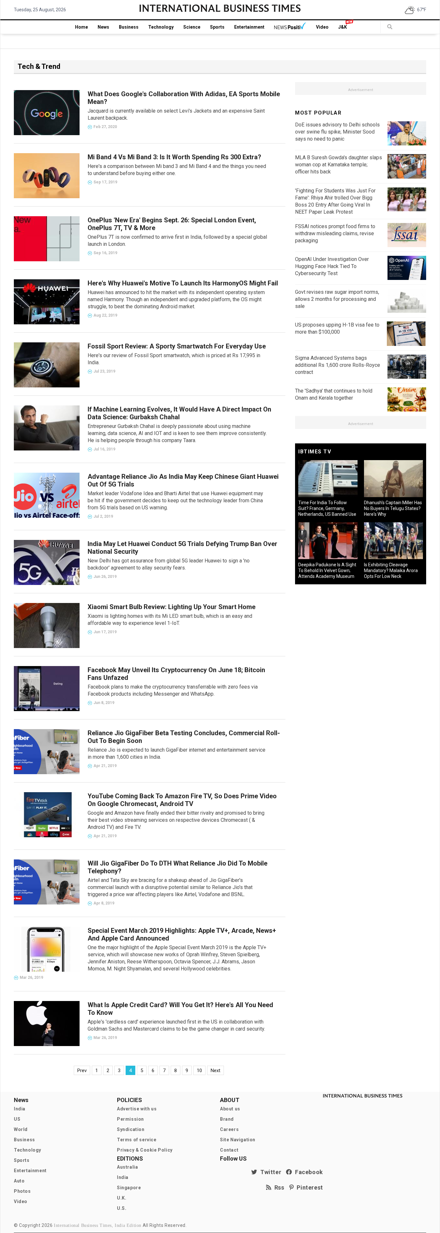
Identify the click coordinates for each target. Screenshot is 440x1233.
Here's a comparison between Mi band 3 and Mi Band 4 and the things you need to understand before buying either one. (177, 169)
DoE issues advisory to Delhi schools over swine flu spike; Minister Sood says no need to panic (337, 132)
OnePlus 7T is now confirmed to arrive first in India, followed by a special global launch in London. (177, 240)
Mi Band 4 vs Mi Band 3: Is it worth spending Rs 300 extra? (174, 157)
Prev (82, 1070)
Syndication (131, 1129)
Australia (127, 1167)
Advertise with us (137, 1108)
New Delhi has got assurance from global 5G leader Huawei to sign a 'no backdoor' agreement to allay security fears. (169, 564)
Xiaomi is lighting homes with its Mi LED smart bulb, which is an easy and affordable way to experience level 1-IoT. (170, 619)
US (17, 1119)
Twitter (269, 1172)
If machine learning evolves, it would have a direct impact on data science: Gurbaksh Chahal (179, 413)
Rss (278, 1187)
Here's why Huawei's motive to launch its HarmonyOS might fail (183, 283)
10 (199, 1070)
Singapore (129, 1187)
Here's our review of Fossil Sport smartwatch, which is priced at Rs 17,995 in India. (174, 359)
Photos (22, 1191)
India (19, 1108)
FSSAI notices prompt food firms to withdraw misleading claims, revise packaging (335, 233)
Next (215, 1070)
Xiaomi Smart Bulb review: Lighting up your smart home (171, 607)
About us (230, 1108)
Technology (161, 27)
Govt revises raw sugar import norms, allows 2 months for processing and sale (337, 299)
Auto (19, 1180)
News (103, 27)
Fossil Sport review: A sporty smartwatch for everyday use (177, 346)
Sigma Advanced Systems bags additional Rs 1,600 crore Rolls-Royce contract (337, 365)
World (21, 1129)
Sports (217, 27)
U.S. (121, 1208)
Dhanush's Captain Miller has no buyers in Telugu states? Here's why (393, 508)
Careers (229, 1129)
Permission (130, 1119)
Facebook (307, 1172)
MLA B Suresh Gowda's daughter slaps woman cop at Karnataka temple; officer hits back (338, 164)
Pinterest (308, 1187)
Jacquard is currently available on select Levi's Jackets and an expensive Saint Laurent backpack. (176, 114)
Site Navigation (237, 1139)
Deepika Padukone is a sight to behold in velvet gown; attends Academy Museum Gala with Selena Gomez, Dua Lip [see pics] (327, 576)
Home (81, 27)
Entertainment (249, 27)
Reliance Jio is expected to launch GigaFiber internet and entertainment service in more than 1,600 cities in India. (176, 753)
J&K (342, 27)
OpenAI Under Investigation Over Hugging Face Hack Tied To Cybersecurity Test (332, 266)
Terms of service (137, 1139)
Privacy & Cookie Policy (145, 1150)
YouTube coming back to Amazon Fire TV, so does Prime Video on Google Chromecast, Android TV (182, 800)
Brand (227, 1119)
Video (322, 27)
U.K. (121, 1198)
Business (129, 27)
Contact (229, 1150)
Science (191, 27)
